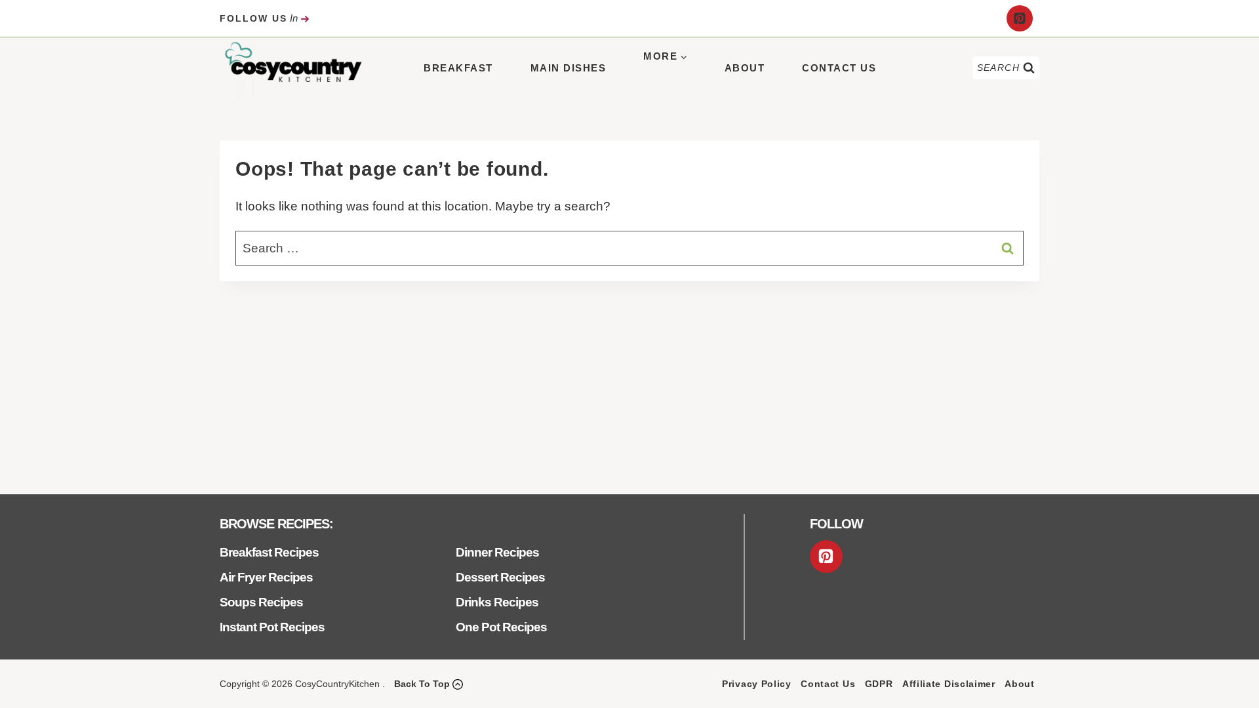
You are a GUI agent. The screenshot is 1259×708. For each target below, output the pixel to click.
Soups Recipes (261, 602)
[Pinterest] (1020, 18)
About (745, 67)
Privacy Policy (756, 683)
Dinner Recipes (497, 552)
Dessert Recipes (500, 577)
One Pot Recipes (501, 627)
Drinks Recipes (497, 602)
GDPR (879, 683)
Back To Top (422, 683)
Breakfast (458, 67)
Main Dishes (568, 67)
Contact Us (839, 67)
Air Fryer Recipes (266, 577)
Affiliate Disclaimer (948, 683)
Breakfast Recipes (269, 552)
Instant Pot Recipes (272, 627)
